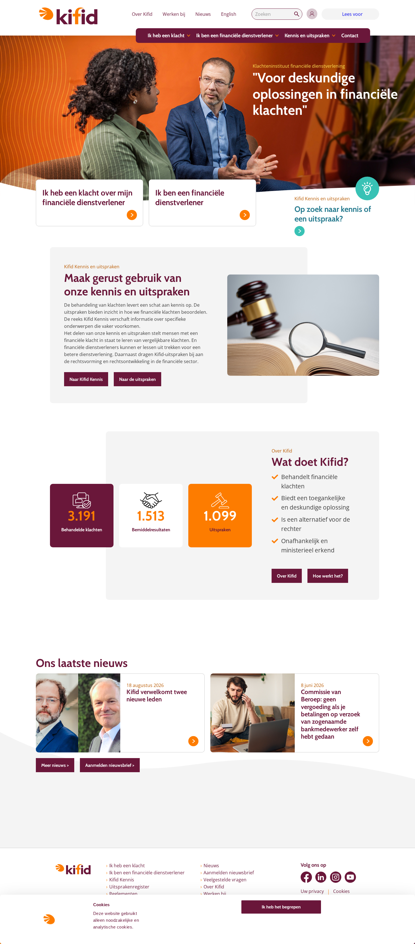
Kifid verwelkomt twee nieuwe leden (156, 695)
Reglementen (123, 894)
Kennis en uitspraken (307, 35)
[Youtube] (350, 877)
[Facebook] (306, 877)
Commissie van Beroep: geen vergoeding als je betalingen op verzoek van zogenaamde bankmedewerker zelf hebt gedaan (330, 714)
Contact (349, 35)
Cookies (341, 891)
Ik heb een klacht (166, 35)
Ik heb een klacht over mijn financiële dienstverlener (87, 197)
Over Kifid (142, 14)
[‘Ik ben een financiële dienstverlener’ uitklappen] (276, 35)
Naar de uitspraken (137, 379)
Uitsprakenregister (129, 887)
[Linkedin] (321, 877)
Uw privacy (312, 891)
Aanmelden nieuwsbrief (229, 873)
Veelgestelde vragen (225, 880)
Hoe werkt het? (328, 576)
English (228, 14)
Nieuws (203, 14)
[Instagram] (335, 877)
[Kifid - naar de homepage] (68, 16)
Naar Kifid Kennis (86, 379)
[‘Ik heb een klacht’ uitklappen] (188, 35)
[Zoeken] (296, 14)
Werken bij (174, 14)
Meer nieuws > (55, 765)
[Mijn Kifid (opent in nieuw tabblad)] (312, 13)
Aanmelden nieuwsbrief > (109, 765)
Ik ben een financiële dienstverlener (234, 35)
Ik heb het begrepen (281, 907)
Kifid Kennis (121, 880)
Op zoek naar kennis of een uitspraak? (332, 214)
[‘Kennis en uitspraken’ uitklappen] (333, 35)
